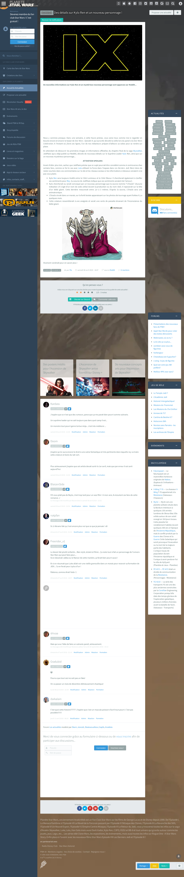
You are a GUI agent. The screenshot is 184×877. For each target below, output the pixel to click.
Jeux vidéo (159, 146)
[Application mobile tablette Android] (129, 3)
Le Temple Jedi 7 (161, 393)
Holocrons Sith (160, 421)
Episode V (170, 131)
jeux (49, 833)
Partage (142, 866)
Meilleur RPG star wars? (164, 371)
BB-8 (130, 830)
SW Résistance (164, 176)
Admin (85, 432)
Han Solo (75, 830)
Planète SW (158, 158)
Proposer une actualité (161, 12)
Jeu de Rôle (169, 143)
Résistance (158, 495)
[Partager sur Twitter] (90, 308)
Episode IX (158, 131)
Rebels (158, 161)
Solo (159, 170)
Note (163, 866)
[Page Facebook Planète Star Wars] (135, 3)
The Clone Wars (164, 179)
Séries (158, 167)
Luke (63, 830)
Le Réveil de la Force (85, 823)
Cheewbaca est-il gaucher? (165, 356)
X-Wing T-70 (158, 489)
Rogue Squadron (160, 164)
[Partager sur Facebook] (84, 308)
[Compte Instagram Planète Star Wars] (140, 3)
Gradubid (56, 661)
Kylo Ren (108, 830)
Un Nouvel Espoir (60, 826)
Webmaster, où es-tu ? (163, 337)
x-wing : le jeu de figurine (164, 360)
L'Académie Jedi (160, 397)
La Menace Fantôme (50, 823)
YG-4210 (157, 581)
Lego (55, 833)
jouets (43, 833)
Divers (168, 121)
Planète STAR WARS (22, 3)
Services (169, 167)
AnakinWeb (79, 819)
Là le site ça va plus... (162, 341)
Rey (68, 181)
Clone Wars (83, 833)
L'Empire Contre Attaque (93, 826)
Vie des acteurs (164, 188)
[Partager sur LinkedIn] (95, 308)
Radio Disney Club (49, 846)
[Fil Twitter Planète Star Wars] (145, 3)
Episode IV (170, 128)
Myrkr (156, 502)
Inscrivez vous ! (117, 748)
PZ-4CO (157, 569)
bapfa (101, 727)
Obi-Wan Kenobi (164, 155)
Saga (173, 164)
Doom (54, 441)
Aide (154, 866)
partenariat (12, 185)
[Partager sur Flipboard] (95, 808)
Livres (171, 146)
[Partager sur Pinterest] (90, 808)
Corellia (162, 590)
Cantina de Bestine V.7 (163, 417)
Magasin (157, 149)
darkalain (56, 699)
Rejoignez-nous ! (98, 851)
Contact (86, 851)
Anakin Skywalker (51, 830)
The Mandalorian (164, 182)
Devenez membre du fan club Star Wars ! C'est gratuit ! (22, 18)
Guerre (156, 536)
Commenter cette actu (107, 299)
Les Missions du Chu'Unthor (165, 409)
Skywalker (137, 150)
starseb (81, 727)
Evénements (158, 140)
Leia (80, 168)
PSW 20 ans (171, 158)
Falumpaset (159, 471)
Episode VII (170, 134)
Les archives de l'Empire (164, 432)
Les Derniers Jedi (122, 837)
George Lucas (133, 819)
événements (115, 833)
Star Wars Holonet (67, 846)
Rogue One (169, 161)
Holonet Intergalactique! (164, 401)
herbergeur (158, 352)
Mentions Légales (55, 851)
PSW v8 (43, 851)
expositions (99, 833)
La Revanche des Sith (164, 823)
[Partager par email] (100, 308)
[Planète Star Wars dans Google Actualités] (162, 3)
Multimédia (164, 152)
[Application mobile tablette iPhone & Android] (118, 3)
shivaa (54, 633)
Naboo (167, 479)
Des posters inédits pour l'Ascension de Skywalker (54, 368)
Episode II (170, 125)
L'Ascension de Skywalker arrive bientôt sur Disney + (90, 368)
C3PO (116, 830)
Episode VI (157, 134)
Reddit (112, 270)
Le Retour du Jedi (127, 826)
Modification (76, 432)
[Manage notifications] (178, 856)
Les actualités (55, 727)
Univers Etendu (164, 185)
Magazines (169, 149)
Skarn (74, 727)
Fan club (171, 140)
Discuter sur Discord (82, 299)
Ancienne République (166, 530)
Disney (149, 819)
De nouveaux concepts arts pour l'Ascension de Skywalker (128, 368)
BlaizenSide (57, 484)
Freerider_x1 (57, 541)
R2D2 (122, 830)
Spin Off (168, 170)
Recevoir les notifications (51, 20)
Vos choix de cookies (73, 851)
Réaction (92, 432)
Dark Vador (97, 830)
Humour (157, 143)
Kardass (55, 404)
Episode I (158, 125)
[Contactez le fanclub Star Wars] (167, 3)
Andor (159, 121)
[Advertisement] (92, 110)
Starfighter (164, 173)
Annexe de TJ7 (160, 413)
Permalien (101, 432)
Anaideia (108, 727)
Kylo (124, 153)
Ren (55, 178)
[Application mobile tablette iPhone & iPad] (124, 3)
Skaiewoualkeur (91, 727)
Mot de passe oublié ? (22, 46)
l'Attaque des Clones (131, 823)
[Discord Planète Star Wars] (156, 3)
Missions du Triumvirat (163, 405)
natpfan (55, 515)
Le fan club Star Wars (13, 62)
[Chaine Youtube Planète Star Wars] (151, 3)
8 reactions (125, 270)
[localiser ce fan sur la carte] (65, 408)
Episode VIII (164, 137)
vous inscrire (123, 736)
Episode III (158, 128)
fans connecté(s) (168, 210)
